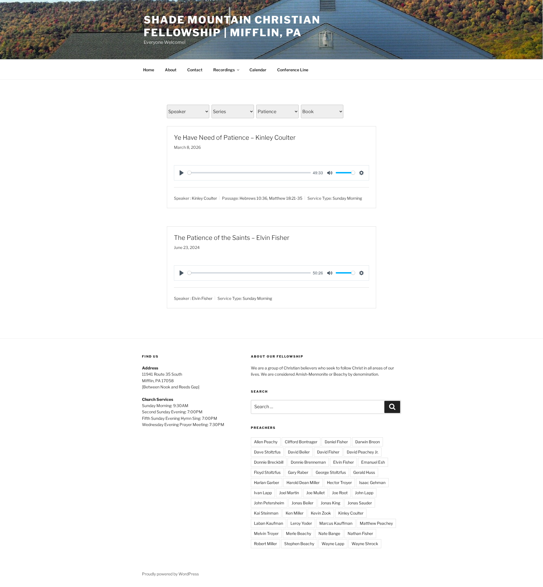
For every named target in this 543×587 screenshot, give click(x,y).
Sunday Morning (347, 198)
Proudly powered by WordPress (170, 573)
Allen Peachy (265, 441)
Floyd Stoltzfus (267, 472)
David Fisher (328, 452)
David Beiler (299, 452)
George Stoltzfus (331, 472)
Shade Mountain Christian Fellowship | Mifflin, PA (232, 26)
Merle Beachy (298, 533)
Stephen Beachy (299, 543)
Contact (194, 69)
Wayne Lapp (333, 543)
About (170, 69)
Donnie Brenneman (308, 462)
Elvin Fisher (202, 298)
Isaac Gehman (372, 482)
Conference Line (292, 69)
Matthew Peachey (376, 523)
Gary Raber (298, 472)
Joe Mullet (315, 492)
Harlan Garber (266, 482)
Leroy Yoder (301, 523)
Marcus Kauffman (335, 523)
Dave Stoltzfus (267, 452)
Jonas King (330, 502)
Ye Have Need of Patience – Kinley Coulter (235, 137)
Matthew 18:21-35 (285, 198)
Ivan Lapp (263, 492)
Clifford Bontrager (301, 441)
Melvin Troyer (266, 533)
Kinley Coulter (204, 198)
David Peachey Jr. (362, 452)
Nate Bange (329, 533)
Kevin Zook (321, 513)
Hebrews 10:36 (253, 198)
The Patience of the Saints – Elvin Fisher (231, 237)
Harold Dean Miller (303, 482)
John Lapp (364, 492)
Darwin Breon (367, 441)
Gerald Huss (364, 472)
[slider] (249, 172)
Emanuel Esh (373, 462)
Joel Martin (289, 492)
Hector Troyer (339, 482)
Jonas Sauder (360, 502)
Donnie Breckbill (268, 462)
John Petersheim (269, 502)
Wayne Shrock (365, 543)
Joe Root (340, 492)
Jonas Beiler (302, 502)
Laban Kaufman (268, 523)
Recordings (224, 69)
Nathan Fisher (360, 533)
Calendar (257, 69)
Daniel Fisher (336, 441)
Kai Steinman (266, 513)
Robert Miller (265, 543)
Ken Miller (294, 513)
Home (148, 69)
